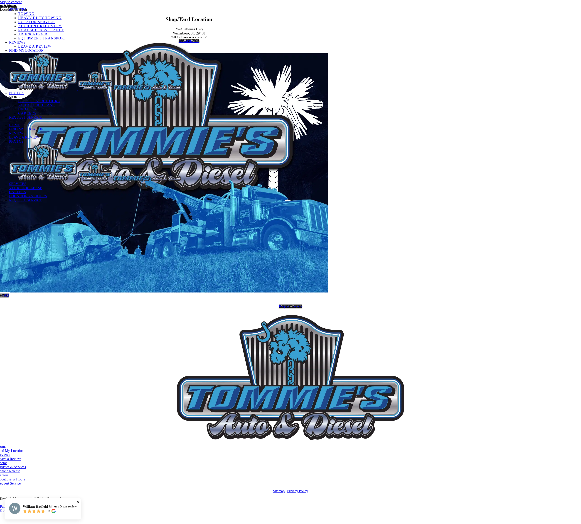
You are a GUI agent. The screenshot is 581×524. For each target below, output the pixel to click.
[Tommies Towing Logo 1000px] (290, 439)
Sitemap (279, 491)
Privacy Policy (297, 491)
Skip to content (11, 2)
